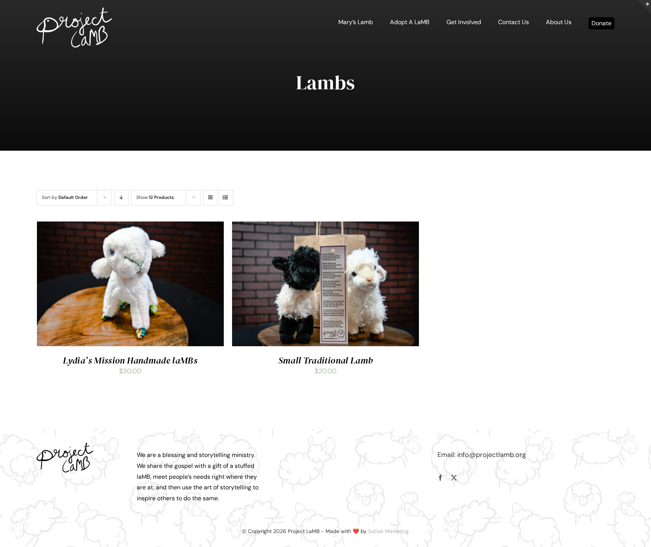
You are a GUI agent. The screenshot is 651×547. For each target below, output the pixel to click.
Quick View (153, 286)
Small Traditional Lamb (325, 360)
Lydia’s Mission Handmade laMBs (130, 360)
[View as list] (225, 197)
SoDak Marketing (388, 531)
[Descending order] (121, 197)
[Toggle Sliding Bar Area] (644, 7)
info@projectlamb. (486, 454)
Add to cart (109, 286)
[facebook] (440, 478)
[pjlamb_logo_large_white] (74, 10)
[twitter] (454, 478)
